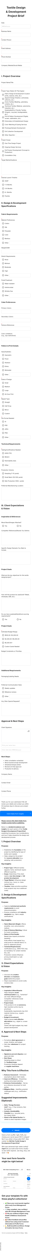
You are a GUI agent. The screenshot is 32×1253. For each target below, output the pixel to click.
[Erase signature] (28, 731)
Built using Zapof (0, 1246)
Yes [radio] (4, 526)
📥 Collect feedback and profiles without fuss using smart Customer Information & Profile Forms (17, 1222)
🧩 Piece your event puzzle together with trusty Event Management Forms (17, 1205)
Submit (15, 1130)
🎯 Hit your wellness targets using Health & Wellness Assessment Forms (16, 1215)
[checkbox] (16, 95)
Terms (26, 1232)
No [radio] (19, 526)
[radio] (16, 143)
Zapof (4, 1148)
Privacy (22, 1232)
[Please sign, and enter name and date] (16, 740)
